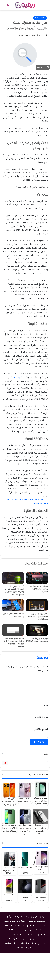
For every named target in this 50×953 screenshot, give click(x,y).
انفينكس (37, 939)
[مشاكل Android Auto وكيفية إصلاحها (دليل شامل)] (37, 578)
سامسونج (42, 935)
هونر (13, 935)
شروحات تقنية (40, 18)
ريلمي (19, 935)
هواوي (26, 935)
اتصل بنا (29, 948)
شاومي (7, 935)
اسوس (7, 939)
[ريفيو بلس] (25, 5)
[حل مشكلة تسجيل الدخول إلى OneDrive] (13, 605)
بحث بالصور (19, 377)
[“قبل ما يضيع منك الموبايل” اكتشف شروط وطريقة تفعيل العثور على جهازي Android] (13, 578)
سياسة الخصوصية (21, 943)
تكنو (43, 943)
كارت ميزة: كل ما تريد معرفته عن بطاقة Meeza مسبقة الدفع (38, 616)
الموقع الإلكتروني (41, 729)
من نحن (8, 943)
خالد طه (42, 35)
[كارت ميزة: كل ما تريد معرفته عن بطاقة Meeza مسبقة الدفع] (37, 605)
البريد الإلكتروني (41, 718)
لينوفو (14, 939)
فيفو (44, 939)
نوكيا (29, 939)
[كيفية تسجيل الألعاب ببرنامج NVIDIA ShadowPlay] (37, 630)
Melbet (21, 948)
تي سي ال (35, 943)
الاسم (45, 706)
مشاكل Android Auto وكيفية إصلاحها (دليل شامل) (39, 589)
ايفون (33, 935)
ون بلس (22, 939)
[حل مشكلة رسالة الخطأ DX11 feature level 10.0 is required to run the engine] (13, 630)
